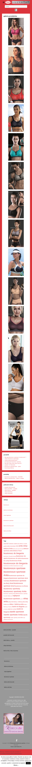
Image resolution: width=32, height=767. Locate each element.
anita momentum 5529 (12, 546)
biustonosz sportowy (12, 589)
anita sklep (23, 546)
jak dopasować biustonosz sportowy (13, 461)
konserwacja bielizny (9, 468)
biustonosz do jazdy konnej (10, 556)
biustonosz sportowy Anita (15, 591)
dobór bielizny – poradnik (10, 490)
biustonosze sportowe (14, 568)
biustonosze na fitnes (8, 565)
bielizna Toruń (17, 550)
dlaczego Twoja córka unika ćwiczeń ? (13, 463)
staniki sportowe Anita (13, 615)
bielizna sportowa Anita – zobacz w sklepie (14, 478)
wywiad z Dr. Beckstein (10, 464)
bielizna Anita (8, 548)
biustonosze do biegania (15, 563)
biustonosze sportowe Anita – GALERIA (14, 476)
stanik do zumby (12, 609)
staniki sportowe (17, 611)
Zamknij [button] (28, 763)
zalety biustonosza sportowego (11, 458)
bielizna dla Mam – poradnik (11, 488)
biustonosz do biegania (14, 553)
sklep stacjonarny (9, 493)
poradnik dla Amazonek (10, 487)
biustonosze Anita (15, 560)
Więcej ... (16, 765)
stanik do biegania (18, 606)
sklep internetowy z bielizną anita (16, 601)
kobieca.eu (9, 595)
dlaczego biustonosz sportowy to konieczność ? (15, 457)
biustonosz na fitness (21, 586)
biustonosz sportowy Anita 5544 (11, 593)
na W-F (21, 598)
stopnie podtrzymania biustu (11, 460)
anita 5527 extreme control (10, 543)
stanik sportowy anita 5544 (17, 617)
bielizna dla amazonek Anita (18, 548)
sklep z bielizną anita (16, 604)
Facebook (16, 10)
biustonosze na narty (18, 565)
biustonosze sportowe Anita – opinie (13, 466)
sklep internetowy (8, 491)
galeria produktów (10, 16)
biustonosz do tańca (15, 558)
